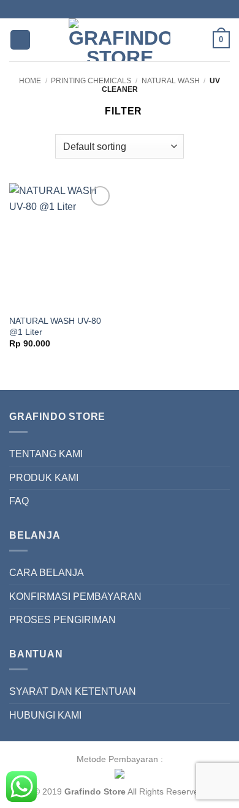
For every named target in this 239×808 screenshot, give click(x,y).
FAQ (19, 501)
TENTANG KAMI (46, 454)
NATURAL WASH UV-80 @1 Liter (55, 326)
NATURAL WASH (171, 81)
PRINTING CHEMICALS (91, 81)
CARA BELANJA (46, 572)
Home (30, 81)
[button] (20, 40)
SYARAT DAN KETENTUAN (72, 691)
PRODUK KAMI (43, 478)
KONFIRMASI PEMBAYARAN (75, 596)
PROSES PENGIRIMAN (62, 620)
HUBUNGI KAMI (45, 715)
